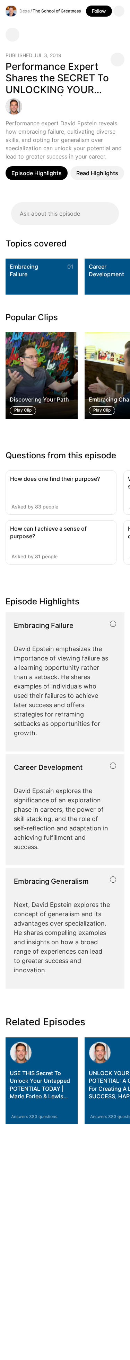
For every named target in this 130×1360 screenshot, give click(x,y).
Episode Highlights (36, 173)
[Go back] (12, 35)
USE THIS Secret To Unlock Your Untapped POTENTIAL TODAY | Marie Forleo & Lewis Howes (40, 1089)
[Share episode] (117, 59)
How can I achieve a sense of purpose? (48, 532)
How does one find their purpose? (55, 478)
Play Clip (23, 410)
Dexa (24, 10)
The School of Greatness (57, 10)
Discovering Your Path (39, 399)
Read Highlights (97, 173)
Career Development (106, 270)
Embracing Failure (24, 270)
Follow (99, 11)
